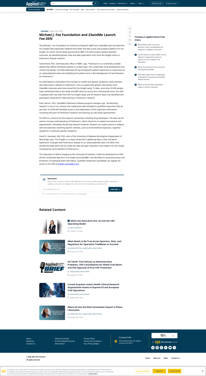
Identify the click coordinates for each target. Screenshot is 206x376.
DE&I (82, 9)
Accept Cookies (174, 371)
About (28, 338)
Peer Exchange (74, 9)
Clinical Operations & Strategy (106, 9)
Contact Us (30, 344)
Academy (112, 3)
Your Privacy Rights (91, 344)
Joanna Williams (76, 228)
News (106, 3)
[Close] (202, 371)
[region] (103, 371)
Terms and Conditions (92, 341)
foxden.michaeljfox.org (68, 164)
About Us (156, 358)
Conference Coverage (61, 9)
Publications (121, 3)
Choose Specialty (34, 9)
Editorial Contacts (62, 338)
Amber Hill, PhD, (76, 248)
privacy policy (82, 194)
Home (147, 358)
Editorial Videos (90, 9)
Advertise (30, 341)
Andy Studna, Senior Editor (92, 248)
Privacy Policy (89, 338)
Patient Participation (123, 9)
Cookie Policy (92, 374)
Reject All (159, 371)
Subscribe (114, 189)
